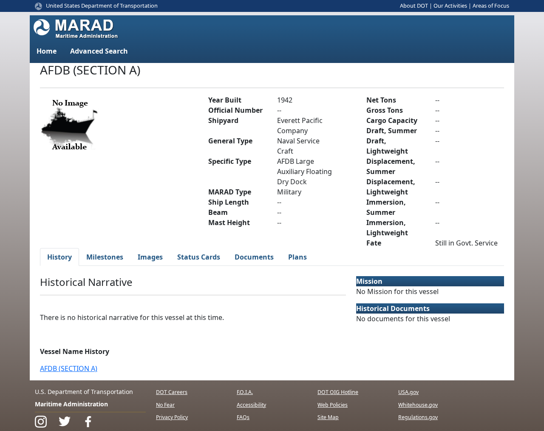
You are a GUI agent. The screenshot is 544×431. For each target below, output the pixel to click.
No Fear (165, 404)
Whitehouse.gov (418, 404)
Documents (254, 257)
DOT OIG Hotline (337, 392)
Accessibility (251, 404)
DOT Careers (171, 392)
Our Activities (450, 5)
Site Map (328, 417)
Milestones (104, 257)
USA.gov (408, 392)
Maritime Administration (71, 404)
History (59, 257)
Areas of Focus (491, 5)
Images (150, 257)
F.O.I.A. (245, 392)
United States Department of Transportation (102, 5)
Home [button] (47, 51)
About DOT (414, 5)
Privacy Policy (172, 417)
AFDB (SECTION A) (68, 368)
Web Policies (332, 404)
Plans (297, 257)
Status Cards (198, 257)
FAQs (243, 417)
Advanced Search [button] (99, 51)
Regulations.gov (418, 417)
